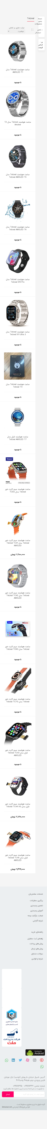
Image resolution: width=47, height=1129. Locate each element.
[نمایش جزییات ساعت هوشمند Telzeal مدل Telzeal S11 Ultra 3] (17, 313)
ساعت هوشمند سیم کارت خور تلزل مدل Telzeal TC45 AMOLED (17, 858)
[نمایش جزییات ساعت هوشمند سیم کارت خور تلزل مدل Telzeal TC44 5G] (17, 785)
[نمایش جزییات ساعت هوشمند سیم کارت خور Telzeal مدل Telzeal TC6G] (17, 628)
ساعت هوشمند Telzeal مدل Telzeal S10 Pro (18, 280)
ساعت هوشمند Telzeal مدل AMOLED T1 (18, 71)
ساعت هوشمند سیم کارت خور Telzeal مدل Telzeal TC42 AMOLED (17, 595)
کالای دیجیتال (38, 31)
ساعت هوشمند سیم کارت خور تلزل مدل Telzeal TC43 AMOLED (17, 753)
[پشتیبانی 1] (42, 1066)
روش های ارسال (37, 948)
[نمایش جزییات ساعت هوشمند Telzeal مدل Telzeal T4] (17, 365)
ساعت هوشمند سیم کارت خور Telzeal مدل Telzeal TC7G (17, 700)
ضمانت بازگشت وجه (35, 915)
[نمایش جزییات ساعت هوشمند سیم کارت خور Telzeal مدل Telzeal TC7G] (17, 680)
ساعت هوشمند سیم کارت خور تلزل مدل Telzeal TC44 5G (17, 805)
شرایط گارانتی (38, 920)
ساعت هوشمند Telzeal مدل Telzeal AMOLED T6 (18, 228)
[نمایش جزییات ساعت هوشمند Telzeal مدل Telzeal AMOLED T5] (17, 155)
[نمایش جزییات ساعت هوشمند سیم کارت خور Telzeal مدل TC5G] (17, 470)
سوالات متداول (37, 953)
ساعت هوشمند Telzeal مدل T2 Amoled (17, 123)
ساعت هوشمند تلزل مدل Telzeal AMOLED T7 (17, 438)
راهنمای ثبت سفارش (35, 938)
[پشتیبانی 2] (6, 1060)
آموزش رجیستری (36, 910)
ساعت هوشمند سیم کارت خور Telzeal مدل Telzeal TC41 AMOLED (17, 543)
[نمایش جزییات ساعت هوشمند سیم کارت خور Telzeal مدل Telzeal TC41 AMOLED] (17, 523)
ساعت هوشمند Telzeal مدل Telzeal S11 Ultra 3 (18, 333)
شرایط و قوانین (37, 958)
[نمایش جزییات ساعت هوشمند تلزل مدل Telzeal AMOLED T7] (17, 418)
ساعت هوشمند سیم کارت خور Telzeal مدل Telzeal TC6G (17, 648)
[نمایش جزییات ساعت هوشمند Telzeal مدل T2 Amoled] (17, 103)
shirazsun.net (7, 1107)
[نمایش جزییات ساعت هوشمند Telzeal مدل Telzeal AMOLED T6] (17, 208)
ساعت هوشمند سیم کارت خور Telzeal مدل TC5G (17, 490)
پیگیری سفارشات (36, 900)
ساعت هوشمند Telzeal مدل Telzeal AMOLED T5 (18, 175)
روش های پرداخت (36, 943)
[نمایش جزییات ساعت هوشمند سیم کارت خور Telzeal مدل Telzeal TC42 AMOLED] (17, 575)
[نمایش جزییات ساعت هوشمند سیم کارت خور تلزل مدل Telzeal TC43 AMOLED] (17, 732)
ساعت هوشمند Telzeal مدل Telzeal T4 (18, 385)
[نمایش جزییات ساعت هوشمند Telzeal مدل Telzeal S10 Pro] (17, 260)
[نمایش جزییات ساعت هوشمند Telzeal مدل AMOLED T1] (17, 51)
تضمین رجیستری (36, 905)
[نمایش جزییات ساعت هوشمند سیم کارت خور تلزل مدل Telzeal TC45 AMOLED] (17, 837)
